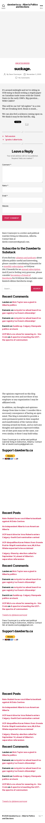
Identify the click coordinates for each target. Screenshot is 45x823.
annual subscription (31, 269)
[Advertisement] (22, 34)
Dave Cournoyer (15, 74)
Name (5, 186)
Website (5, 206)
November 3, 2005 (34, 74)
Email (5, 196)
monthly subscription (14, 266)
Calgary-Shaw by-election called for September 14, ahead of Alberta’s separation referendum (19, 556)
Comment (6, 165)
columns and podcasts (26, 258)
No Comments (23, 78)
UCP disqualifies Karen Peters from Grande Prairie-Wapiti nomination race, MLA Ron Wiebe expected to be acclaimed (22, 545)
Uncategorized (22, 63)
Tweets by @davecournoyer (14, 615)
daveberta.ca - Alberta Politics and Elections (22, 5)
